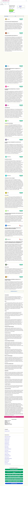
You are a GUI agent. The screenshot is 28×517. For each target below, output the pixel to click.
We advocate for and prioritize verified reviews (14, 472)
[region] (14, 58)
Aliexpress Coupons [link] (7, 439)
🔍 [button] (26, 0)
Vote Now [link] (12, 8)
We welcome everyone (14, 469)
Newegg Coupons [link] (7, 443)
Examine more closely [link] (14, 483)
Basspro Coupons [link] (7, 461)
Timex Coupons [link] (6, 450)
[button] (14, 469)
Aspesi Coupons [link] (7, 447)
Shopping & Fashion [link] (12, 12)
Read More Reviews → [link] (14, 291)
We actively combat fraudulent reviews (14, 474)
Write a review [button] (14, 416)
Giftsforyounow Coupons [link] (8, 451)
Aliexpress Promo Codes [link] (7, 436)
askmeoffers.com (5, 0)
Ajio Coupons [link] (6, 462)
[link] (5, 7)
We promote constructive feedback (14, 476)
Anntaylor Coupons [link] (7, 440)
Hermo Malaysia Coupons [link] (8, 455)
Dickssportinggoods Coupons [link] (8, 458)
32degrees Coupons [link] (7, 454)
